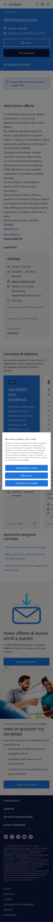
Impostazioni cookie (26, 467)
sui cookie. (25, 460)
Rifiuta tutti (27, 475)
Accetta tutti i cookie (26, 483)
